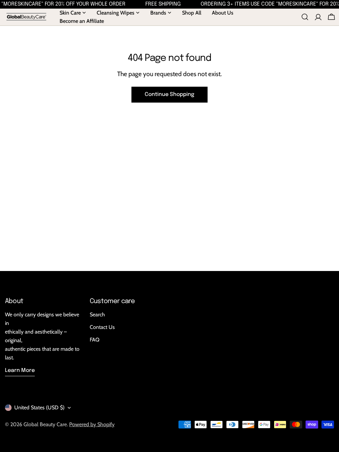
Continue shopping (169, 94)
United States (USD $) (39, 407)
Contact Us (102, 327)
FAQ (94, 340)
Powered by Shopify (92, 424)
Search (97, 314)
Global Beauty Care (45, 424)
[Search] (305, 16)
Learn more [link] (20, 370)
